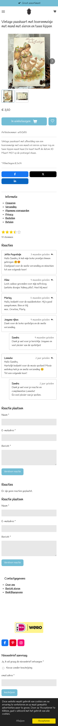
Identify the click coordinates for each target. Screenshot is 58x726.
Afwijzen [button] (20, 720)
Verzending (11, 207)
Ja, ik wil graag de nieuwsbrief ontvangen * (22, 661)
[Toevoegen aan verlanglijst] (52, 121)
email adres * (8, 675)
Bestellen (10, 218)
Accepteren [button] (44, 720)
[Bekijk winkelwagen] (54, 11)
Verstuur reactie (12, 471)
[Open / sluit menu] (3, 11)
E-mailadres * (8, 430)
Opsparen (10, 203)
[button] (7, 96)
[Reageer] (52, 254)
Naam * (5, 415)
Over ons (10, 585)
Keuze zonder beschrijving (19, 668)
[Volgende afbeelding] (52, 61)
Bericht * (6, 446)
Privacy (9, 214)
